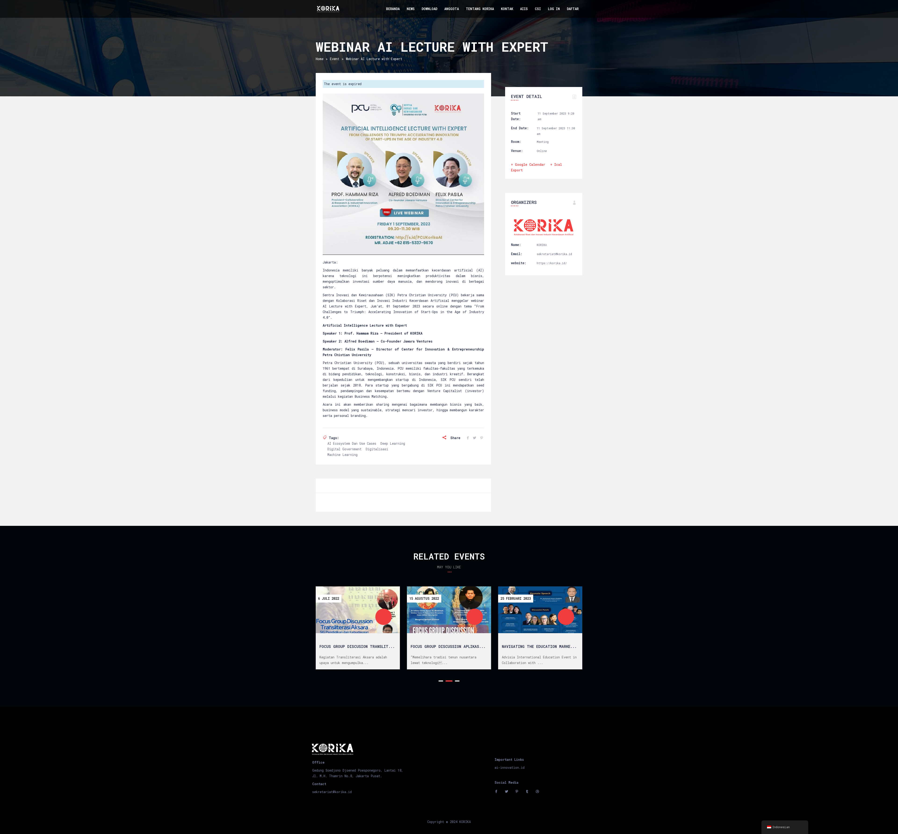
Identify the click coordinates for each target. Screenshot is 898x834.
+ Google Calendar (528, 164)
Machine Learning (342, 454)
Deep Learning (392, 443)
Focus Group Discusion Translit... (357, 646)
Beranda (393, 9)
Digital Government (344, 449)
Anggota (451, 9)
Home (319, 59)
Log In (554, 9)
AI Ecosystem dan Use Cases (351, 443)
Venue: (517, 150)
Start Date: (516, 116)
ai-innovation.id (510, 767)
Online (542, 151)
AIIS (524, 9)
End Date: (520, 128)
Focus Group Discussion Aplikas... (448, 646)
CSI (538, 9)
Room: (516, 141)
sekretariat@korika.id (332, 792)
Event (334, 59)
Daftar (573, 9)
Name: (516, 244)
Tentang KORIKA (480, 9)
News (411, 9)
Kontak (507, 9)
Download (429, 9)
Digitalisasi (377, 449)
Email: (516, 254)
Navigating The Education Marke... (539, 646)
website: (518, 263)
